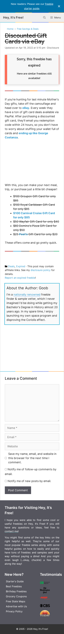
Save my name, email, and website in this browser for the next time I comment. (32, 458)
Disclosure (53, 47)
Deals (11, 266)
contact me (11, 531)
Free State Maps (15, 601)
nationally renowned (27, 294)
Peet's (23, 234)
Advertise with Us (16, 606)
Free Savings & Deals (28, 28)
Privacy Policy (14, 611)
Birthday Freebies (16, 591)
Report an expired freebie (20, 277)
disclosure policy (40, 270)
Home (10, 28)
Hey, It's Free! (13, 17)
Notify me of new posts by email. (29, 481)
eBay (25, 107)
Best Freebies (14, 586)
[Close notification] (59, 6)
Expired (20, 266)
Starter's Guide (15, 581)
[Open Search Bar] (44, 17)
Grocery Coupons (16, 596)
